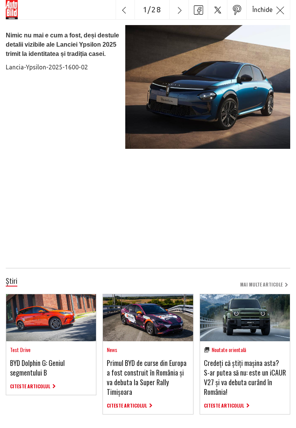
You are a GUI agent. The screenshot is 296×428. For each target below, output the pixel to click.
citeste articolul (30, 386)
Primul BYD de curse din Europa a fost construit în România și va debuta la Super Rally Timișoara (147, 377)
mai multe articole (261, 284)
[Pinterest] (236, 9)
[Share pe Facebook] (198, 9)
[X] (217, 9)
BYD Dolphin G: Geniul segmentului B (37, 367)
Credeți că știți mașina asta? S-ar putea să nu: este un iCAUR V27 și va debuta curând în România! (245, 377)
